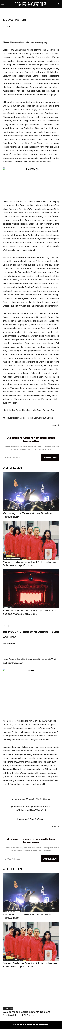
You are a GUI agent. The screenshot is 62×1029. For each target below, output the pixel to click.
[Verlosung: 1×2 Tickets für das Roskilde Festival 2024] (31, 491)
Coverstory (8, 607)
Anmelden (50, 457)
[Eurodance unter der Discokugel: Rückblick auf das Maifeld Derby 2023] (31, 588)
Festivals (7, 14)
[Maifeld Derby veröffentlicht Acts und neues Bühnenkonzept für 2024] (31, 540)
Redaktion (11, 27)
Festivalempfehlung (12, 510)
